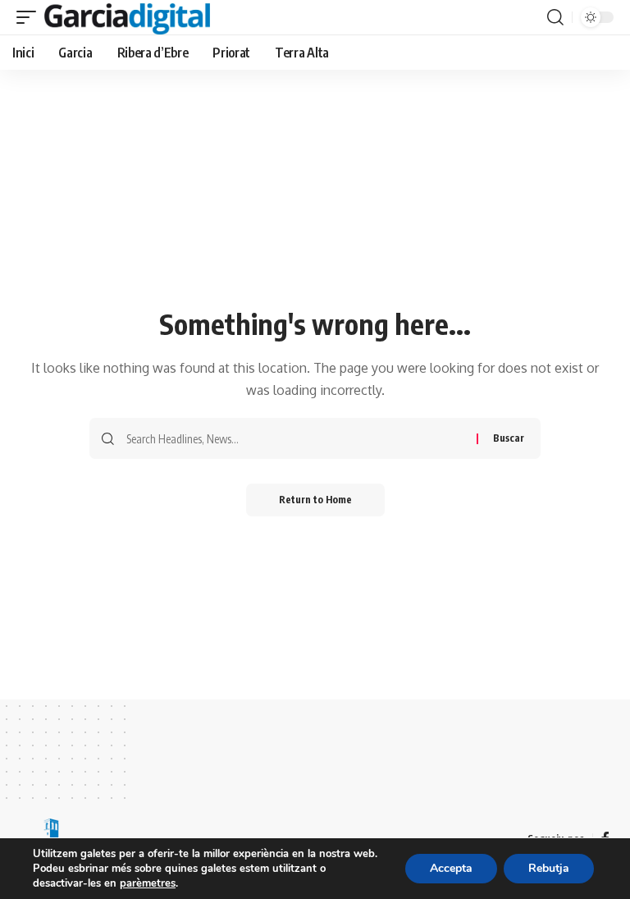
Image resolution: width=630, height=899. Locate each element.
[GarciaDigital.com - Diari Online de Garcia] (127, 17)
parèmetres (148, 883)
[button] (30, 17)
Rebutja (548, 868)
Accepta (451, 868)
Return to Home (315, 499)
